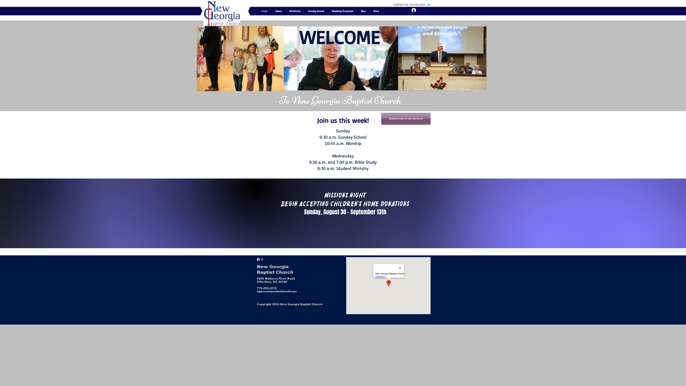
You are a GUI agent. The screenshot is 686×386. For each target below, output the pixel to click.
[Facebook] (258, 259)
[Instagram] (262, 259)
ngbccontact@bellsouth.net (277, 291)
